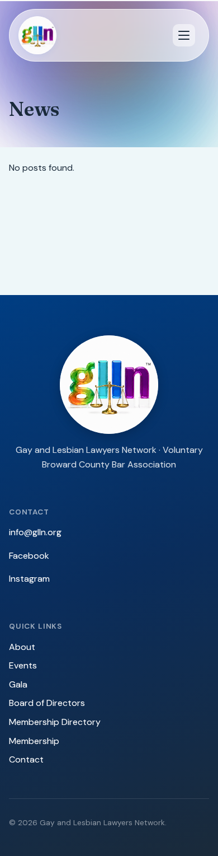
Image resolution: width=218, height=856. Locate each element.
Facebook (29, 556)
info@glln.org (35, 532)
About (22, 647)
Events (23, 665)
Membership (34, 741)
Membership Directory (55, 722)
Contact (26, 759)
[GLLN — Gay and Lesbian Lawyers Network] (37, 35)
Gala (18, 684)
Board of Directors (47, 703)
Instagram (29, 578)
